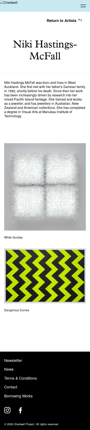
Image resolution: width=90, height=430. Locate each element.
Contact (10, 386)
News (9, 369)
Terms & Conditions (20, 378)
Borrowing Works (18, 395)
